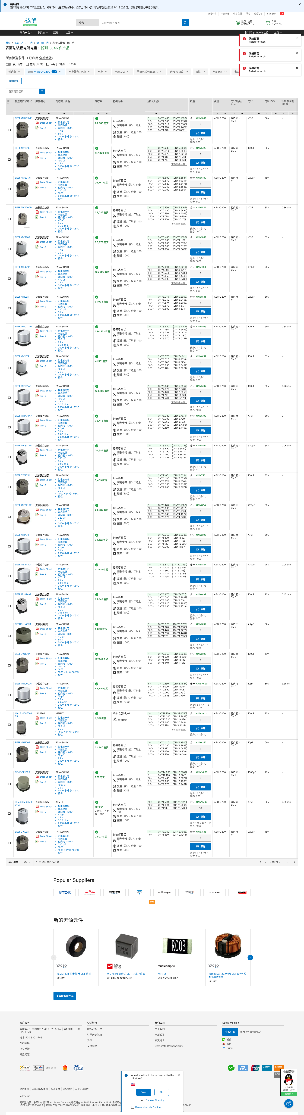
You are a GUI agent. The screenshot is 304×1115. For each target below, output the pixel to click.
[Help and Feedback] (288, 1103)
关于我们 (160, 1028)
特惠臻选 (225, 13)
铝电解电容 (42, 42)
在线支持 (25, 1043)
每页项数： (14, 862)
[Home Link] (30, 22)
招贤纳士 (160, 1040)
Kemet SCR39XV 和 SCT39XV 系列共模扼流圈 (227, 975)
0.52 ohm (63, 820)
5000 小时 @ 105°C (68, 642)
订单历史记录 (94, 1034)
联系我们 (237, 13)
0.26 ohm (63, 404)
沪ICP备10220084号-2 (31, 1105)
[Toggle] (8, 64)
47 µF (61, 130)
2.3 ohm (62, 701)
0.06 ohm (63, 463)
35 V (60, 163)
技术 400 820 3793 (31, 1037)
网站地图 (67, 1089)
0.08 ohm (63, 582)
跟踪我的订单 (94, 1028)
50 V (60, 133)
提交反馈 (25, 1048)
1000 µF (62, 784)
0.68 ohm (63, 434)
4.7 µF (61, 636)
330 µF (62, 458)
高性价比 (212, 13)
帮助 (248, 13)
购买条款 (55, 1089)
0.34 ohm (63, 344)
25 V (60, 282)
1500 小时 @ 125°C (68, 731)
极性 (60, 139)
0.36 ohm (63, 225)
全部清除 (45, 58)
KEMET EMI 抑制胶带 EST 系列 (73, 973)
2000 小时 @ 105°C (68, 136)
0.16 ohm (63, 612)
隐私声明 (24, 1089)
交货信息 (92, 1045)
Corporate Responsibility (169, 1045)
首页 (8, 42)
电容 (30, 42)
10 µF (61, 696)
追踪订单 (258, 13)
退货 (89, 1040)
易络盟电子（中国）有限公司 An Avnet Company (45, 1102)
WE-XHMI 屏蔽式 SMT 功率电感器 (126, 973)
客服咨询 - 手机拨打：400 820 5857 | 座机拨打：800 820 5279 (50, 1030)
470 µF (62, 279)
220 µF (62, 190)
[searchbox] (140, 22)
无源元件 (19, 42)
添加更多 (14, 80)
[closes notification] (300, 4)
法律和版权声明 (40, 1089)
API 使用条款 (81, 1089)
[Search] (185, 22)
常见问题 (25, 1054)
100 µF (61, 160)
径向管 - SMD (65, 128)
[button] (26, 33)
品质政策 (160, 1034)
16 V (60, 193)
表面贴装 (62, 125)
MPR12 (162, 973)
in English (271, 13)
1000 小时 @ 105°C (68, 493)
